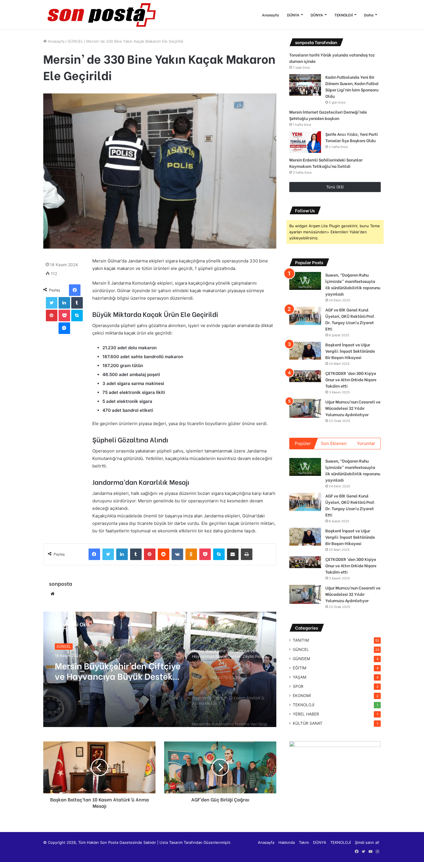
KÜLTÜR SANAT (307, 723)
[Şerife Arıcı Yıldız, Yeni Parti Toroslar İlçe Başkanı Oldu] (305, 142)
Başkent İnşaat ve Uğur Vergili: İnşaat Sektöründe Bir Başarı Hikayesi (350, 350)
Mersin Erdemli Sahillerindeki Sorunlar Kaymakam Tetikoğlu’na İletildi (326, 163)
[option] (159, 669)
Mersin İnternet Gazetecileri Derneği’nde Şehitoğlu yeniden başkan (328, 115)
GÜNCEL (75, 41)
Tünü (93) (335, 187)
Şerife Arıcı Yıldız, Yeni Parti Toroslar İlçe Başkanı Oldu (351, 137)
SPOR (298, 686)
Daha (369, 14)
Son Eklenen (334, 443)
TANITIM (301, 640)
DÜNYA (293, 14)
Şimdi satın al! (367, 842)
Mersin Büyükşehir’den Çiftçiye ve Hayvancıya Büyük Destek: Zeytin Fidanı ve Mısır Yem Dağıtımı (118, 670)
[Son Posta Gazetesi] (101, 14)
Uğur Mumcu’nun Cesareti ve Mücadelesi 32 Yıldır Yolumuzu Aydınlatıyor (352, 408)
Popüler (303, 443)
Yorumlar (366, 443)
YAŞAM (299, 677)
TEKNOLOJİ (343, 14)
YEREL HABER (306, 714)
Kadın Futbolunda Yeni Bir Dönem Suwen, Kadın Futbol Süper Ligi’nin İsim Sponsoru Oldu (352, 86)
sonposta (60, 583)
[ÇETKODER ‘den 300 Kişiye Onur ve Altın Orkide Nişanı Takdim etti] (305, 376)
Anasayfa (270, 14)
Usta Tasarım (171, 842)
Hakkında (286, 842)
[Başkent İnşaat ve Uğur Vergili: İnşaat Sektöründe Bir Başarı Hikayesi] (305, 351)
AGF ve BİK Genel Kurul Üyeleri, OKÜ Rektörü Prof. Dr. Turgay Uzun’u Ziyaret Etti (350, 319)
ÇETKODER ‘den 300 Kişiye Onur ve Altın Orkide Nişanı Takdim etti (350, 379)
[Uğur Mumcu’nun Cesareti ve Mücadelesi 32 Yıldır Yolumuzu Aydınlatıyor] (305, 408)
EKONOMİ (302, 695)
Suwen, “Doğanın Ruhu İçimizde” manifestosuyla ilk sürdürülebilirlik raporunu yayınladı (352, 284)
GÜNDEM (301, 658)
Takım (304, 842)
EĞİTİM (299, 668)
